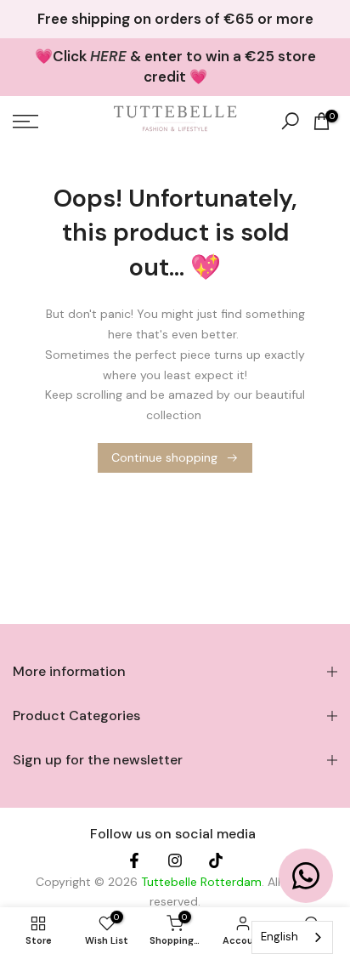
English (279, 936)
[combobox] (292, 937)
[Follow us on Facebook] (134, 862)
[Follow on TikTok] (215, 862)
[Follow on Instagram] (175, 862)
